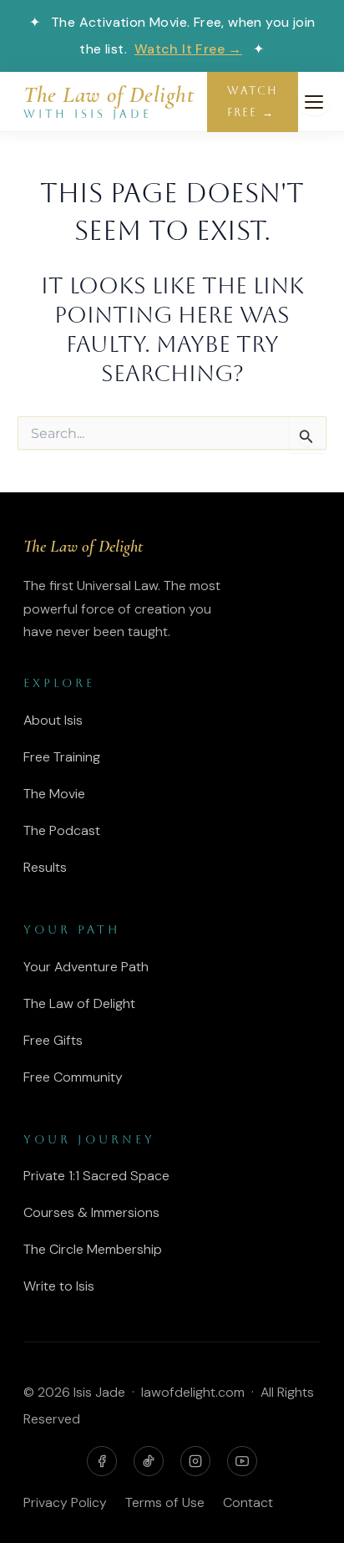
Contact (248, 1502)
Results (45, 867)
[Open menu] (314, 102)
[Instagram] (195, 1461)
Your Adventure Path (86, 966)
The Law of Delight (79, 1003)
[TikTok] (149, 1461)
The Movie (54, 793)
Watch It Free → (188, 49)
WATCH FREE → (252, 101)
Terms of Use (165, 1502)
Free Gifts (53, 1040)
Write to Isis (58, 1286)
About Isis (53, 720)
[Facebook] (102, 1461)
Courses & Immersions (91, 1212)
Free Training (61, 757)
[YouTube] (242, 1461)
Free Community (73, 1077)
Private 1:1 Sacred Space (96, 1175)
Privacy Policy (65, 1502)
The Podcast (61, 830)
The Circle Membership (92, 1249)
